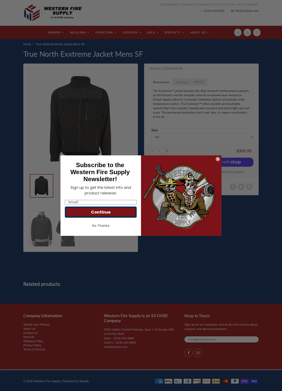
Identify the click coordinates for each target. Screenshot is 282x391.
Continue (101, 212)
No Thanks (101, 225)
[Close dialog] (218, 159)
